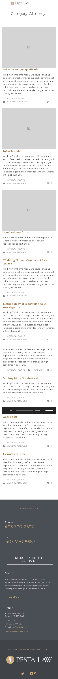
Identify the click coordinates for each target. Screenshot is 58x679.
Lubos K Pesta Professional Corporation (32, 649)
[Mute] (43, 410)
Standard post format (16, 232)
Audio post (10, 416)
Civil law (11, 102)
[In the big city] (29, 128)
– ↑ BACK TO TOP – (29, 508)
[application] (29, 410)
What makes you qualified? (20, 69)
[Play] (6, 410)
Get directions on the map (16, 632)
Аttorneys (22, 102)
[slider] (49, 410)
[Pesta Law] (20, 3)
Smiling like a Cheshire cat (20, 378)
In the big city (12, 150)
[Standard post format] (29, 210)
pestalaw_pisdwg (16, 98)
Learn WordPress (14, 453)
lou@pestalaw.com (20, 627)
